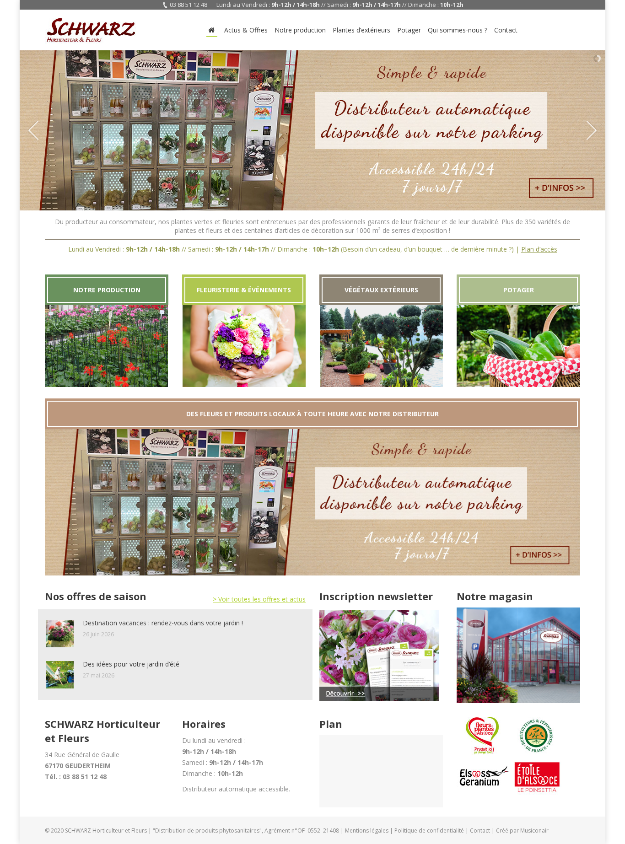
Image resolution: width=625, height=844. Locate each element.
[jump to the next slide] (591, 130)
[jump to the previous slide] (33, 130)
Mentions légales (366, 830)
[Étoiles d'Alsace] (537, 793)
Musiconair (534, 830)
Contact (480, 830)
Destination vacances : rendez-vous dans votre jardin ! (163, 622)
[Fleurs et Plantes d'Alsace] (483, 752)
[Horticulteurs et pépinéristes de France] (537, 752)
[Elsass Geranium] (483, 793)
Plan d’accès (539, 249)
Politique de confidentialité (429, 830)
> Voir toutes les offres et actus (259, 599)
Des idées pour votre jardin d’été (131, 664)
